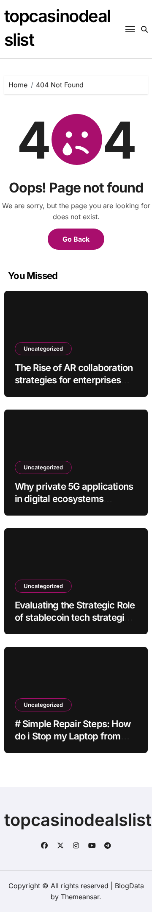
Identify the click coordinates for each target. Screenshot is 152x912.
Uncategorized (43, 348)
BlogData (129, 885)
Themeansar (80, 896)
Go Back (76, 239)
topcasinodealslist (78, 819)
